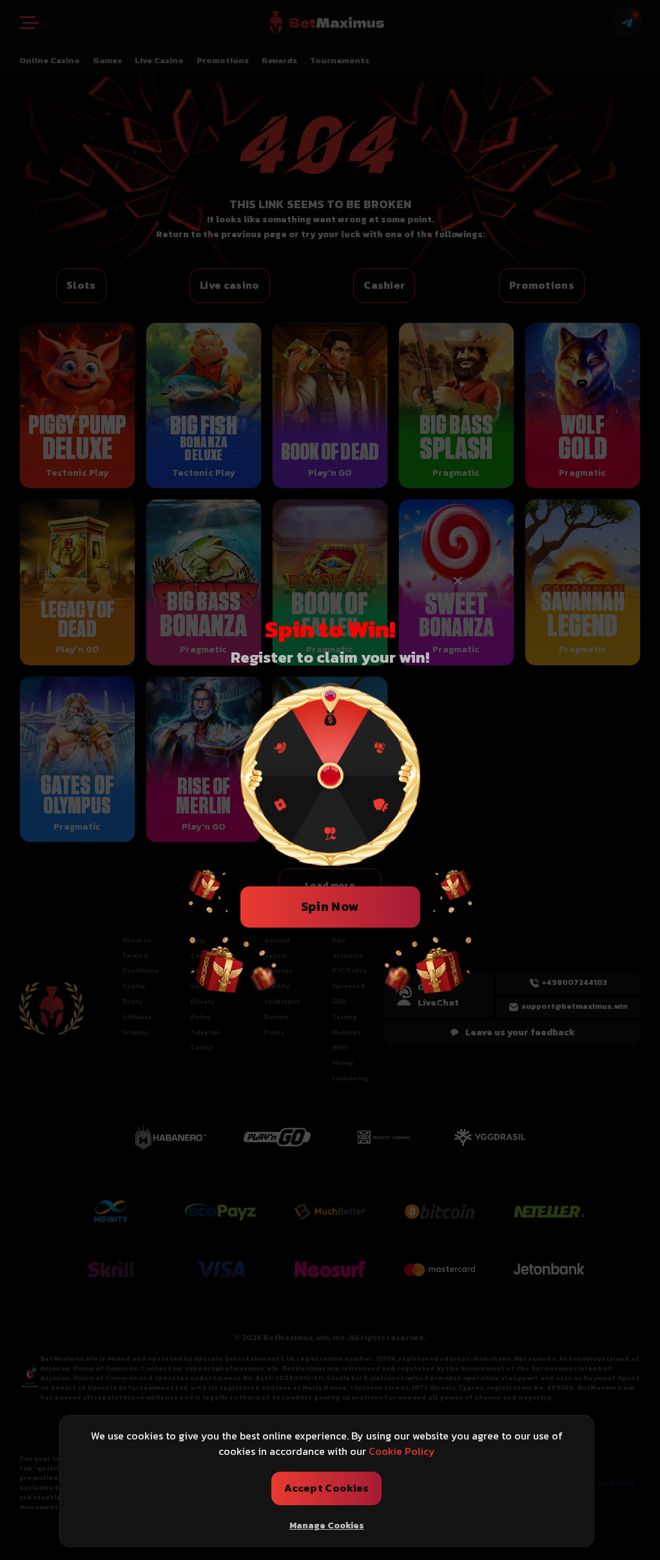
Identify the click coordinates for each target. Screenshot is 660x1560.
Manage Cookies (326, 1525)
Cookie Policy (402, 1451)
